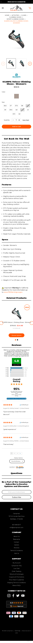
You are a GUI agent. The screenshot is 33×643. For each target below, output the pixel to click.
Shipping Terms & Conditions (16, 582)
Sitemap (17, 631)
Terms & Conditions (16, 550)
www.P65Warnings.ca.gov (13, 292)
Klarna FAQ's (16, 585)
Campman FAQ (17, 565)
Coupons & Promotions (16, 577)
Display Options (18, 458)
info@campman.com (16, 527)
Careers (16, 545)
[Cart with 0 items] (29, 8)
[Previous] (1, 2)
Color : (4, 92)
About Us (17, 536)
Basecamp (16, 539)
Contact (16, 542)
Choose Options (16, 335)
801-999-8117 (16, 525)
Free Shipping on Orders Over (17, 2)
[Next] (32, 2)
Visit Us (16, 553)
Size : (3, 102)
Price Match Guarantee (16, 580)
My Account (16, 563)
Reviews (16, 548)
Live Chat (16, 568)
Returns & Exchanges (16, 574)
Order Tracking (16, 571)
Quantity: (7, 120)
